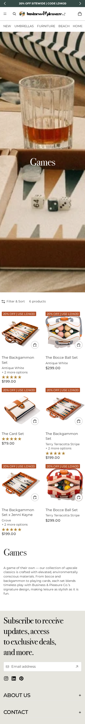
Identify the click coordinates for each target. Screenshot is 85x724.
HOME (78, 26)
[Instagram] (6, 678)
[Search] (14, 14)
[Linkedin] (13, 678)
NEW (7, 26)
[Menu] (5, 14)
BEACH (64, 26)
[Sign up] (77, 666)
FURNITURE (46, 26)
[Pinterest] (21, 678)
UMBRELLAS (24, 26)
